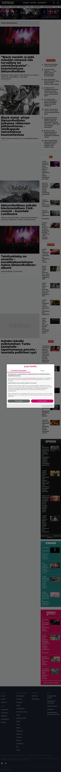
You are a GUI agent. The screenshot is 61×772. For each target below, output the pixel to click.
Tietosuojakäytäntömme (48, 405)
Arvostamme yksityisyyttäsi (18, 370)
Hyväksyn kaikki (42, 401)
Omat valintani (19, 401)
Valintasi (42, 370)
